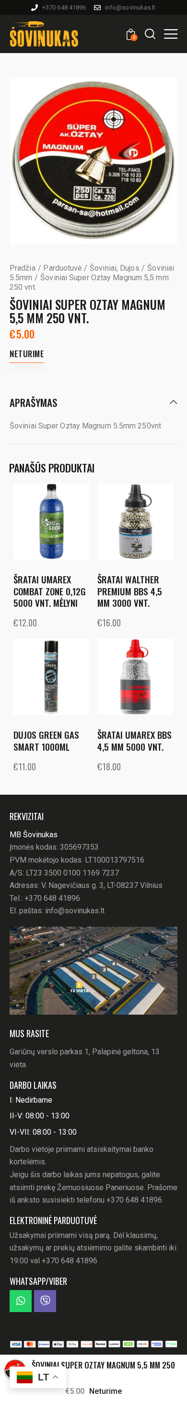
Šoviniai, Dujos (115, 268)
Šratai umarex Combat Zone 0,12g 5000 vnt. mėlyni (49, 591)
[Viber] (45, 1301)
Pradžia (22, 268)
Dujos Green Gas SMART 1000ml (46, 740)
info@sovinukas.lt (75, 910)
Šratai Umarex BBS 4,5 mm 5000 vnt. (134, 740)
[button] (170, 33)
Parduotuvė (62, 268)
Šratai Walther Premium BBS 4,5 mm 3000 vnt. (129, 591)
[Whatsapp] (21, 1301)
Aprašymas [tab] (33, 403)
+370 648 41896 (52, 898)
